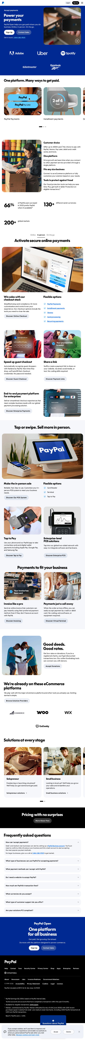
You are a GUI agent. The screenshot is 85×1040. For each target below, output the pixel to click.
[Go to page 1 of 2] (41, 801)
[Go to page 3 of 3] (45, 126)
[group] (23, 772)
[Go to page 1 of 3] (40, 126)
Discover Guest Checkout (16, 379)
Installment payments (56, 308)
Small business (56, 793)
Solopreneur (16, 793)
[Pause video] (77, 41)
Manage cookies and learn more (27, 1035)
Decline (68, 1032)
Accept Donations (53, 666)
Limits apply (34, 1005)
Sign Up (9, 32)
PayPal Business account (56, 846)
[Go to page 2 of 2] (44, 801)
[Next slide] (81, 105)
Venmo (50, 313)
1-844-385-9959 (19, 37)
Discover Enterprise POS (55, 555)
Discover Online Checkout (16, 316)
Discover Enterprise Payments (18, 411)
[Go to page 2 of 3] (43, 126)
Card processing (53, 317)
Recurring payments (55, 321)
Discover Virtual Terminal (56, 621)
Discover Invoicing (13, 621)
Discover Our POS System (16, 498)
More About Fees (42, 821)
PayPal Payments (54, 304)
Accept (56, 1032)
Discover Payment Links (55, 379)
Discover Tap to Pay (14, 555)
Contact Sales (23, 32)
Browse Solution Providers (17, 701)
